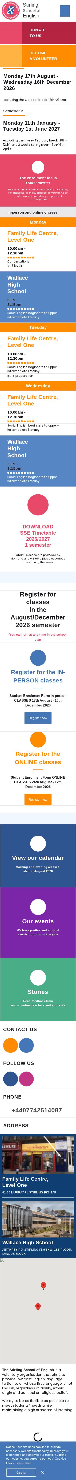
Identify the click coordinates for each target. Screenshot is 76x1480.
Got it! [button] (21, 1472)
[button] (65, 11)
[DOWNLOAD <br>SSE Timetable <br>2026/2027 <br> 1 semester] (38, 504)
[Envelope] (10, 1045)
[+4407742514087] (7, 1109)
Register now (38, 718)
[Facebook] (10, 1079)
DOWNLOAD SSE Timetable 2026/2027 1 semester (38, 536)
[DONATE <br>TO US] (11, 33)
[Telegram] (26, 1045)
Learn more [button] (24, 1463)
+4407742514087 (37, 1110)
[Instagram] (26, 1079)
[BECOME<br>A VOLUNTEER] (11, 56)
